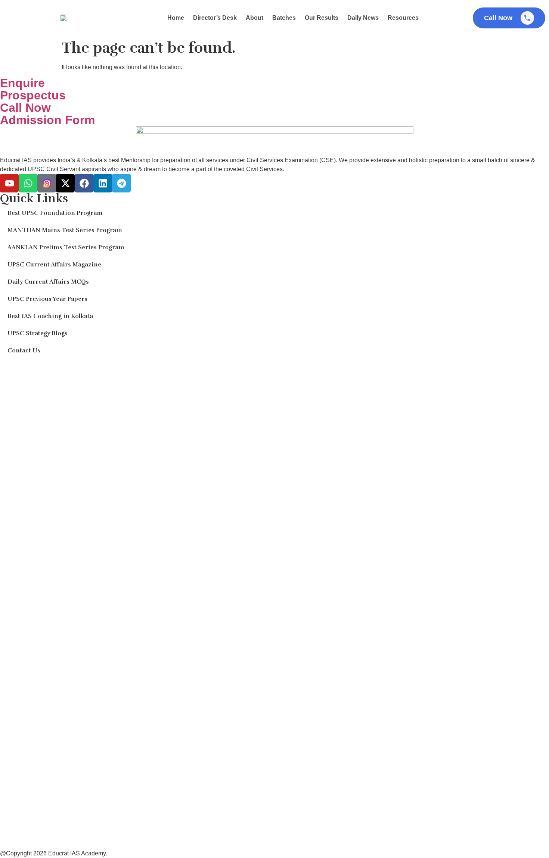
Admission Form (47, 120)
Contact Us (23, 350)
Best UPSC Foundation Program (55, 213)
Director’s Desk (215, 18)
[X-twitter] (65, 183)
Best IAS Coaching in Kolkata (50, 316)
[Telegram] (121, 183)
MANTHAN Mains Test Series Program (64, 230)
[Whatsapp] (28, 183)
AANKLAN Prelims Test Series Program (65, 247)
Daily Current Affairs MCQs (48, 282)
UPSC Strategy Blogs (37, 333)
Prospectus (33, 95)
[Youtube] (9, 183)
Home (175, 18)
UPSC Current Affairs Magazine (54, 264)
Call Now (25, 107)
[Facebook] (84, 183)
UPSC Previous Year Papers (47, 299)
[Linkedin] (102, 183)
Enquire (22, 83)
